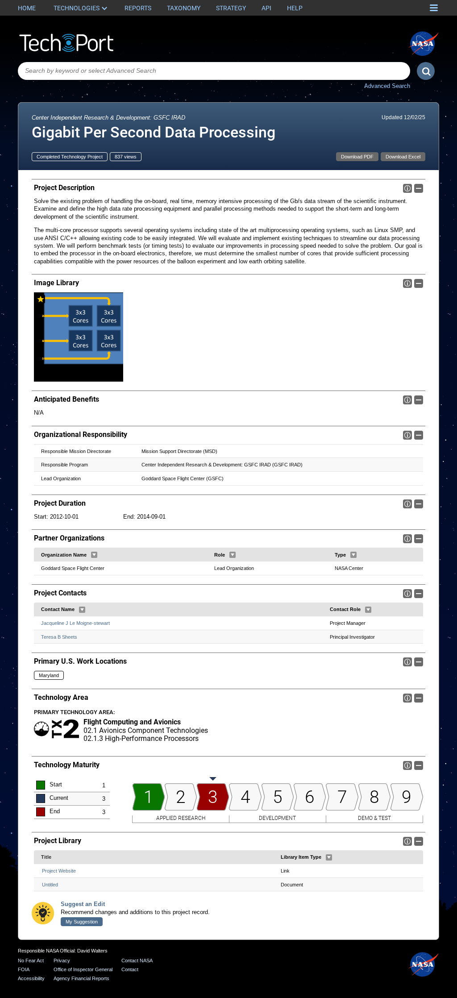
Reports (138, 8)
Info (407, 188)
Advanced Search (387, 86)
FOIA (23, 969)
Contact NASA (137, 960)
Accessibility (31, 978)
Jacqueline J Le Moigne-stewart (75, 623)
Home (27, 8)
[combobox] (214, 71)
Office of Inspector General (83, 969)
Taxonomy (183, 8)
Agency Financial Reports (81, 978)
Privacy (62, 960)
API (266, 8)
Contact (129, 969)
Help (295, 8)
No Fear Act (31, 960)
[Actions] (94, 555)
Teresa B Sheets (59, 637)
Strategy (231, 8)
